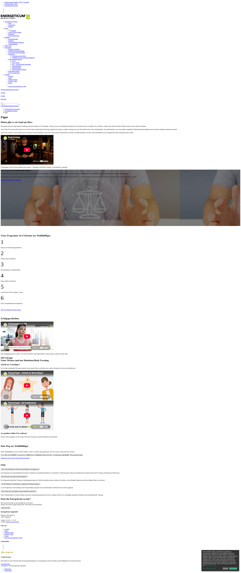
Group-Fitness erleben (14, 32)
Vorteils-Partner (5, 564)
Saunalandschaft (13, 39)
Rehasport (11, 34)
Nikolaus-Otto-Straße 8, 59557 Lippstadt (17, 2)
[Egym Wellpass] (16, 553)
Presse (10, 83)
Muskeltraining (16, 68)
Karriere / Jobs (12, 81)
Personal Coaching (13, 49)
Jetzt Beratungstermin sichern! (10, 89)
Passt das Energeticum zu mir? (17, 86)
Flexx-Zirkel (15, 63)
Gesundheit (11, 25)
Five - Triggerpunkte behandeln (21, 64)
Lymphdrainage (13, 44)
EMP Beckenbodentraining (16, 51)
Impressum (8, 569)
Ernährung (11, 54)
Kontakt (7, 74)
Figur (9, 23)
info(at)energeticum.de (11, 5)
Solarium (11, 41)
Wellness (7, 37)
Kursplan (13, 30)
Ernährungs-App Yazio (19, 56)
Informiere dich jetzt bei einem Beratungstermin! (15, 458)
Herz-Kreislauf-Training (19, 69)
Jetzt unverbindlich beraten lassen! (11, 310)
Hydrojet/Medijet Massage (16, 42)
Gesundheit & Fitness (11, 21)
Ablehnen (225, 568)
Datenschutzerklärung (210, 565)
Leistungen (8, 47)
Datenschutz (8, 570)
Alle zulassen (233, 568)
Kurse (6, 28)
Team (10, 78)
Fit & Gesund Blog (14, 73)
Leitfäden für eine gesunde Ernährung (23, 57)
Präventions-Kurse (13, 36)
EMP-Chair (8, 46)
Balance (10, 27)
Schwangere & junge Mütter (16, 52)
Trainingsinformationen (15, 59)
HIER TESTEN (6, 508)
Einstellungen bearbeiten (209, 568)
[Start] (12, 109)
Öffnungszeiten (12, 79)
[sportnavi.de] (7, 553)
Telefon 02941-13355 (11, 4)
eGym (14, 61)
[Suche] (19, 104)
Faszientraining (16, 66)
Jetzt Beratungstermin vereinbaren (11, 180)
